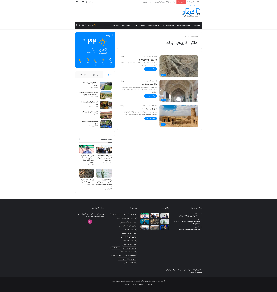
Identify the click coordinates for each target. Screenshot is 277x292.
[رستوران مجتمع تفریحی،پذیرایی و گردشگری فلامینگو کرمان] (106, 95)
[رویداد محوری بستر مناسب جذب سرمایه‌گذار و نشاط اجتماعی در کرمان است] (104, 173)
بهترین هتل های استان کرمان (127, 226)
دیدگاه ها (82, 75)
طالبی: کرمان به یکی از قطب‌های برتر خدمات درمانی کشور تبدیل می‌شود (87, 159)
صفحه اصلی (196, 25)
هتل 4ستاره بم (116, 248)
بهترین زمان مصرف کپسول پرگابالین (93, 214)
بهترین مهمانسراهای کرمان (118, 215)
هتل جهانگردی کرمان (130, 255)
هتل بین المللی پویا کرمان (128, 252)
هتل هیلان (133, 259)
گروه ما (135, 285)
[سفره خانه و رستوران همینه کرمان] (106, 124)
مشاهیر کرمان (126, 25)
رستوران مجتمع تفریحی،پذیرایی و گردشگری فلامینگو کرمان (88, 93)
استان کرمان (132, 215)
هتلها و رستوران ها (168, 25)
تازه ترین (96, 75)
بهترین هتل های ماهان (129, 240)
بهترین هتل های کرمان (129, 244)
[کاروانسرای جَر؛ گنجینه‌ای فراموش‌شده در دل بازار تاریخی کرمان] (154, 227)
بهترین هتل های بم (130, 229)
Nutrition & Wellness (91, 216)
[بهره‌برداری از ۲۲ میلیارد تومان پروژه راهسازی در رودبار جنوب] (104, 149)
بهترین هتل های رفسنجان (128, 237)
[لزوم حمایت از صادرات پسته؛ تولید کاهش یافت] (86, 173)
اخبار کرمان (115, 25)
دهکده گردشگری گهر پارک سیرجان (90, 83)
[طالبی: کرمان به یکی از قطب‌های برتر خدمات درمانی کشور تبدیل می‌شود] (86, 149)
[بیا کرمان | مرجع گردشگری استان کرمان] (191, 11)
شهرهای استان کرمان (183, 25)
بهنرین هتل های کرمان (129, 248)
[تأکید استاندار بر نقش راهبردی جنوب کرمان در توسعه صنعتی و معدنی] (164, 215)
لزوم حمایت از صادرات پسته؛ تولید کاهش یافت (87, 180)
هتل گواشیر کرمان (130, 263)
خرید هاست (128, 285)
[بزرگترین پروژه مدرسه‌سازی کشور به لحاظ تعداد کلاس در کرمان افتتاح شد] (144, 227)
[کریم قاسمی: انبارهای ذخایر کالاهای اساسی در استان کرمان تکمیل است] (164, 227)
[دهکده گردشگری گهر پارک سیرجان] (106, 86)
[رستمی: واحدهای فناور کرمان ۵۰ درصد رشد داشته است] (144, 221)
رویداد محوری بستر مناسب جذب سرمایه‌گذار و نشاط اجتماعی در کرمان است (104, 183)
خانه (195, 36)
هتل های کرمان (117, 255)
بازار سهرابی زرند (149, 84)
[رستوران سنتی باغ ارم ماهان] (106, 115)
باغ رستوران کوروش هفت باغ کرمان (89, 103)
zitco (153, 56)
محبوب (109, 75)
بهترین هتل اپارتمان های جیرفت (127, 218)
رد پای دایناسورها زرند (147, 59)
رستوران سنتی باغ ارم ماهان (90, 111)
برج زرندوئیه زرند (149, 109)
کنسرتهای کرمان (154, 25)
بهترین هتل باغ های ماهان (128, 222)
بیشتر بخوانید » (150, 69)
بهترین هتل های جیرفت (129, 233)
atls (99, 216)
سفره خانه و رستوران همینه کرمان (90, 122)
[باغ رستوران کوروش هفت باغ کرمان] (106, 105)
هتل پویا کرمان (122, 259)
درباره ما (141, 285)
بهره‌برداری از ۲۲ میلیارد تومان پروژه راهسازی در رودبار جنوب (105, 157)
